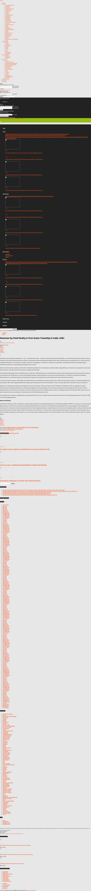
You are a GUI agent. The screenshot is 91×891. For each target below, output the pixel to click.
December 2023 (6, 541)
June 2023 (5, 548)
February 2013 (6, 698)
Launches (7, 23)
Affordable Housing (9, 5)
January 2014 (6, 684)
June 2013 (5, 693)
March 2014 (5, 682)
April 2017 (5, 637)
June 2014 (5, 678)
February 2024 (6, 538)
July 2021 (5, 576)
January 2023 (6, 554)
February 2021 (6, 582)
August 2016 (5, 647)
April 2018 (5, 623)
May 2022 (5, 564)
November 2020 (6, 585)
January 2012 (6, 705)
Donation (5, 81)
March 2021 (5, 581)
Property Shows (7, 791)
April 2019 (5, 608)
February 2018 (6, 625)
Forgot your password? (5, 90)
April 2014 (5, 681)
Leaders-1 (7, 72)
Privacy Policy (6, 885)
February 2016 (6, 654)
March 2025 (5, 524)
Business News (6, 78)
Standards (5, 803)
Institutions (7, 17)
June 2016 (5, 649)
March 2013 (5, 696)
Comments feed (6, 823)
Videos (6, 58)
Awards (7, 42)
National (7, 27)
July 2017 (5, 634)
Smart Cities (6, 802)
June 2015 (5, 664)
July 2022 (5, 561)
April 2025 (5, 523)
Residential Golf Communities (11, 39)
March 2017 (5, 638)
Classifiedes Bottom (8, 731)
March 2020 (5, 595)
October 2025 (6, 515)
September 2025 (6, 517)
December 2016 (6, 642)
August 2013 (5, 690)
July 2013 (5, 692)
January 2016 (6, 655)
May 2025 (5, 521)
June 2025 (5, 520)
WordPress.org (6, 824)
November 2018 (6, 614)
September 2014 (6, 675)
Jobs (6, 50)
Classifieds (7, 7)
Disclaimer (5, 886)
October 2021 (6, 572)
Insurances (7, 36)
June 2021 (5, 577)
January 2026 (6, 512)
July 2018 (5, 619)
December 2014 (6, 671)
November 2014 (6, 672)
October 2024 (6, 530)
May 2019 (5, 607)
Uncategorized (6, 811)
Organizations (8, 28)
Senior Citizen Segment (8, 801)
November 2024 (6, 529)
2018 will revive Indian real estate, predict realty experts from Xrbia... (15, 845)
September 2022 (6, 559)
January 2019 (6, 612)
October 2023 (6, 543)
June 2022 (5, 562)
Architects (7, 6)
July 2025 (5, 519)
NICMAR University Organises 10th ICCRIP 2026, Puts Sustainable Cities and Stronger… (24, 159)
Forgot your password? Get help (7, 111)
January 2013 (6, 699)
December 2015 (6, 657)
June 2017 (5, 635)
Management (5, 41)
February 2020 (6, 596)
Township (5, 810)
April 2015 (5, 666)
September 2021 (6, 573)
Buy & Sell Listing (9, 62)
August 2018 (5, 618)
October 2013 (6, 688)
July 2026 (5, 506)
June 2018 (5, 620)
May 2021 (5, 578)
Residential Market (7, 798)
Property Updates (7, 792)
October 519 (5, 707)
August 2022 (5, 560)
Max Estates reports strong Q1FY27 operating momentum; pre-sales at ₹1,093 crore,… (24, 190)
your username (15, 86)
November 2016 (6, 643)
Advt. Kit (5, 80)
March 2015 (5, 667)
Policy (4, 781)
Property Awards (7, 790)
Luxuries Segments (9, 24)
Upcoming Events (7, 813)
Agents (6, 60)
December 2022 (6, 555)
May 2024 (5, 535)
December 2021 (6, 570)
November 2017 (6, 629)
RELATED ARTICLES (4, 433)
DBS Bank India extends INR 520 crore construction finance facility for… (21, 315)
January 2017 (6, 641)
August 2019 (5, 603)
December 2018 (6, 613)
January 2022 (6, 568)
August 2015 (5, 661)
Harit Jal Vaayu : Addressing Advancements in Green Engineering (23, 465)
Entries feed (5, 821)
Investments (7, 19)
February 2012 (6, 704)
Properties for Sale (9, 76)
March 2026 (5, 510)
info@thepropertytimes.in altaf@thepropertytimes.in (13, 833)
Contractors (7, 11)
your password (15, 87)
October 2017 (6, 630)
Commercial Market (9, 8)
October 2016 (6, 645)
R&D (7, 330)
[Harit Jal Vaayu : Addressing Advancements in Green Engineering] (7, 461)
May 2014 (5, 680)
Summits (5, 804)
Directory (5, 59)
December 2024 (6, 527)
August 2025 (5, 518)
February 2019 (6, 611)
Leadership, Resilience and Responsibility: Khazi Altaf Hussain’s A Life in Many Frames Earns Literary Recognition (30, 495)
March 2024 (5, 537)
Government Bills (9, 14)
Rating (6, 37)
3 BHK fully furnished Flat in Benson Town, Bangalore (12, 863)
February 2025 (6, 525)
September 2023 (6, 544)
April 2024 (5, 536)
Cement (7, 31)
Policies (7, 51)
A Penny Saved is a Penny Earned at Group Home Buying (22, 427)
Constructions (8, 10)
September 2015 (6, 660)
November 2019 (6, 600)
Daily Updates (6, 54)
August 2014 (5, 676)
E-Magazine (5, 741)
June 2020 (5, 591)
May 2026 (5, 508)
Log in (4, 820)
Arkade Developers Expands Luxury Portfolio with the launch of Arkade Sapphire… (24, 174)
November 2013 (6, 687)
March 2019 (5, 610)
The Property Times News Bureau (7, 342)
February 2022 (6, 567)
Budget (6, 30)
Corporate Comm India (31, 890)
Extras (4, 746)
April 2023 (5, 550)
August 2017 (5, 632)
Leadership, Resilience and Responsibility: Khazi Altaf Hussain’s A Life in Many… (23, 248)
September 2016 (6, 646)
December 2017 (6, 628)
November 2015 (6, 658)
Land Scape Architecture (10, 22)
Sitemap (5, 888)
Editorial (7, 46)
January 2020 (6, 597)
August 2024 (5, 532)
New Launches (6, 778)
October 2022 (6, 558)
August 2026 (5, 504)
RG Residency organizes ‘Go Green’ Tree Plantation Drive (20, 481)
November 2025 (6, 514)
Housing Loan (8, 35)
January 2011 (6, 706)
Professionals (8, 75)
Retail (6, 40)
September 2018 (6, 617)
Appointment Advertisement (11, 63)
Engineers (7, 13)
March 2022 (5, 566)
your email (14, 94)
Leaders (7, 71)
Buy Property (8, 66)
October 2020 (6, 587)
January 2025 (6, 526)
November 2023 (6, 542)
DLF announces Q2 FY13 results (14, 429)
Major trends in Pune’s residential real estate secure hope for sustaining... (17, 854)
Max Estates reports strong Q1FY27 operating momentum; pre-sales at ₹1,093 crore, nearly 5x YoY (26, 493)
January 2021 (6, 583)
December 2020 (6, 584)
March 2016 (5, 653)
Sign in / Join (5, 101)
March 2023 (5, 552)
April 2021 (5, 579)
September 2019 (6, 602)
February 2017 (6, 640)
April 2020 (5, 594)
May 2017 (5, 636)
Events (6, 47)
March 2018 (5, 624)
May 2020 (5, 593)
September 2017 (6, 631)
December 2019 (6, 599)
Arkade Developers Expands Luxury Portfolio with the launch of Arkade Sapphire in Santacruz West (27, 492)
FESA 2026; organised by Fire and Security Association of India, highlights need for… (24, 152)
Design (6, 12)
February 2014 (6, 683)
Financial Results (9, 33)
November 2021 (6, 571)
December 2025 (6, 513)
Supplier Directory (9, 65)
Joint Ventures (8, 21)
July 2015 (5, 663)
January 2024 (6, 539)
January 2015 (6, 670)
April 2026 (5, 509)
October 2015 (6, 659)
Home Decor (8, 34)
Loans (6, 74)
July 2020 (5, 590)
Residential (7, 77)
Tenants (5, 808)
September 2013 (6, 689)
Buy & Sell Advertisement (10, 64)
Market (6, 25)
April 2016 (5, 652)
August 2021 (5, 574)
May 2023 (5, 549)
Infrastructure (8, 16)
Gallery (6, 48)
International (8, 18)
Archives (5, 718)
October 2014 (6, 674)
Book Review (8, 45)
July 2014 (5, 677)
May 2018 (5, 622)
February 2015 (6, 669)
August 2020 (5, 589)
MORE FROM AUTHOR (14, 433)
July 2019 (5, 605)
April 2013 (5, 695)
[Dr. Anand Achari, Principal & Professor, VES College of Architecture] (7, 445)
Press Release (8, 52)
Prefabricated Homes (9, 29)
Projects (5, 787)
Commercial (7, 68)
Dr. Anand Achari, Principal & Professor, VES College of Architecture (24, 449)
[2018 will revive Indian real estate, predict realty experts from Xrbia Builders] (3, 843)
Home (4, 2)
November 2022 (6, 556)
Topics (4, 4)
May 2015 (5, 665)
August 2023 (5, 546)
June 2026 (5, 507)
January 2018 (6, 626)
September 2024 (6, 531)
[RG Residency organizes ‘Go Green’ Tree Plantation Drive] (6, 476)
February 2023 (6, 553)
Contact (5, 883)
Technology (7, 53)
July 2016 (5, 648)
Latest (4, 766)
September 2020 (6, 588)
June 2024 (5, 533)
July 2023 (5, 547)
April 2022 (5, 565)
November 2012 (6, 701)
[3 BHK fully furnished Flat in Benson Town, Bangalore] (3, 861)
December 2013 (6, 686)
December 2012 (6, 700)
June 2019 (5, 606)
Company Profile (9, 69)
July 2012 (5, 702)
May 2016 (5, 651)
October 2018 (6, 616)
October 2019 (6, 601)
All (6, 134)
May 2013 (5, 694)
